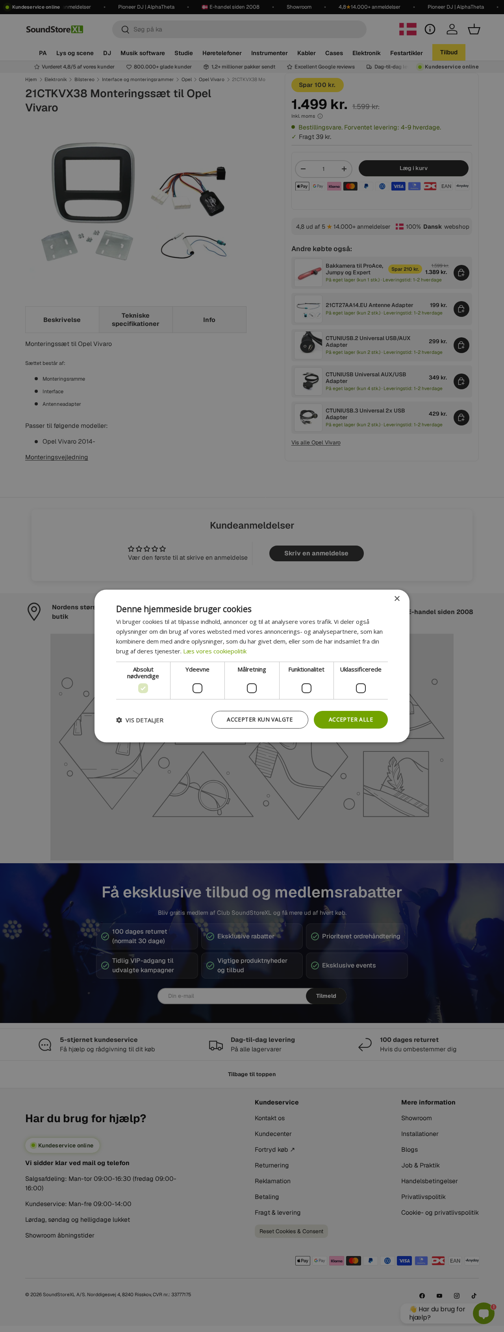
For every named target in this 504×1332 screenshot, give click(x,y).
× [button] (397, 599)
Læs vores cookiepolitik (214, 651)
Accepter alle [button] (351, 719)
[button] (139, 720)
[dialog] (252, 666)
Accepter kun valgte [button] (260, 719)
